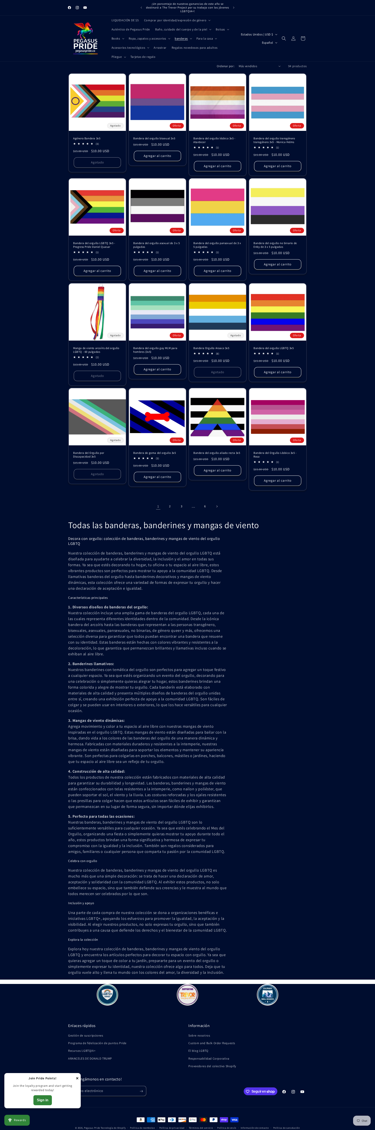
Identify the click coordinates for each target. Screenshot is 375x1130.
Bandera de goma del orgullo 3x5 (154, 453)
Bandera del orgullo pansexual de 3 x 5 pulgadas (217, 245)
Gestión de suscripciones (85, 1035)
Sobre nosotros (199, 1035)
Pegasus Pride (92, 1127)
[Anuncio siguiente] (233, 7)
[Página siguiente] (217, 506)
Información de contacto (255, 1127)
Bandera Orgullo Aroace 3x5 (211, 348)
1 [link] (158, 506)
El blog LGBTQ (198, 1051)
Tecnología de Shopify (113, 1127)
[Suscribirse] (141, 1091)
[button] (176, 20)
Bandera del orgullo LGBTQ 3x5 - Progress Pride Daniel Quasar (94, 245)
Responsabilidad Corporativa (208, 1058)
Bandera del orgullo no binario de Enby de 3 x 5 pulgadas (275, 245)
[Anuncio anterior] (141, 7)
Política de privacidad (171, 1127)
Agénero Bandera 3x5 (86, 138)
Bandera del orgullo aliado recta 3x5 (216, 453)
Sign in (42, 1100)
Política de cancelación (286, 1127)
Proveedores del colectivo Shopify (212, 1066)
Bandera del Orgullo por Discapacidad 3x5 (88, 454)
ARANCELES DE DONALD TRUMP (90, 1058)
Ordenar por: (225, 66)
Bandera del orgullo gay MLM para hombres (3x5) (155, 350)
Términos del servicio (201, 1127)
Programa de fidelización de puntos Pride (97, 1043)
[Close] (77, 1078)
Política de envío (226, 1127)
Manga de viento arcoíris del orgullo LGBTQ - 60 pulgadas (96, 350)
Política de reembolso (142, 1127)
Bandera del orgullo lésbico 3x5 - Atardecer (214, 140)
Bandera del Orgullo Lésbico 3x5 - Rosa (275, 454)
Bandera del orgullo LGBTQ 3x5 (273, 348)
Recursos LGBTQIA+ (81, 1051)
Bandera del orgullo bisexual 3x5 (154, 138)
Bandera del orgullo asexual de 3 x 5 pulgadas (156, 245)
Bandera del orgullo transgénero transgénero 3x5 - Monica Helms (274, 140)
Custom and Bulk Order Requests (211, 1043)
